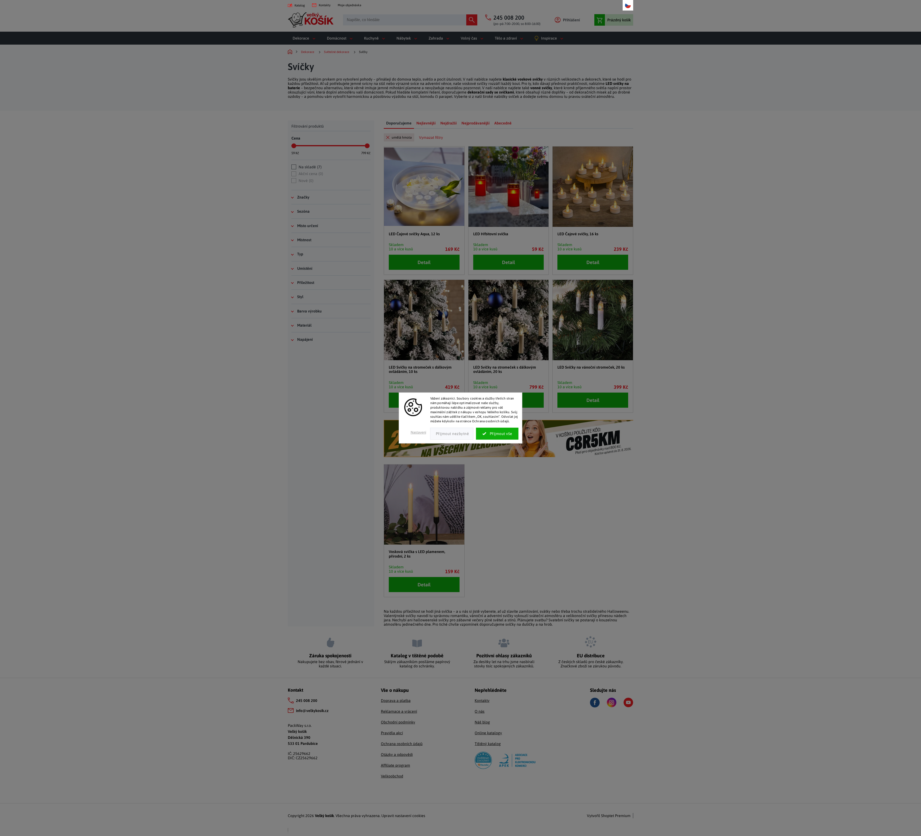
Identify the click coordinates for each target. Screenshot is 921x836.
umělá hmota (402, 137)
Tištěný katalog (488, 744)
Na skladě (309, 167)
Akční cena (310, 173)
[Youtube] (628, 702)
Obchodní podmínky (398, 722)
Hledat (471, 19)
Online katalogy (488, 733)
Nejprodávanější (475, 123)
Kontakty (325, 5)
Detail (424, 262)
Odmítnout (451, 434)
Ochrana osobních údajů (402, 744)
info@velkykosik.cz (312, 710)
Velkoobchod (392, 776)
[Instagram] (611, 702)
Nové (305, 180)
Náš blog (482, 722)
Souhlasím (497, 434)
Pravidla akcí (392, 733)
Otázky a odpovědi (397, 754)
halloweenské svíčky (431, 620)
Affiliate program (395, 765)
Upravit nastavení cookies (403, 815)
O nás (479, 711)
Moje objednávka (349, 5)
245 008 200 (306, 700)
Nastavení (418, 432)
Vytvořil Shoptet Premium (609, 815)
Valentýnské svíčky (400, 615)
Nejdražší (448, 123)
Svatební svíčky (561, 620)
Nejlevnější (426, 123)
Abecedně (503, 123)
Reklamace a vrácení (399, 711)
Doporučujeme (399, 123)
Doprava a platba (396, 700)
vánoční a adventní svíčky (491, 615)
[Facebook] (595, 702)
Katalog (300, 5)
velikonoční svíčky (581, 615)
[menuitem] (305, 38)
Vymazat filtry (431, 137)
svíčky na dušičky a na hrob (528, 624)
